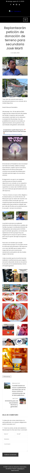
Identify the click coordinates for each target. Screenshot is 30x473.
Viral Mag (20, 468)
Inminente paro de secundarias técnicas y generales (11, 403)
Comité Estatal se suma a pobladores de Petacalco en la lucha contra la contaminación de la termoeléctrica (19, 389)
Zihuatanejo (7, 376)
